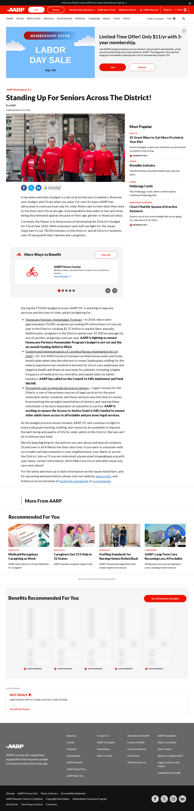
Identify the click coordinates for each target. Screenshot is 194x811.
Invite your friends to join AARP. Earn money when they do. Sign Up (93, 2)
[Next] (115, 291)
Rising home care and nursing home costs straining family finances (163, 565)
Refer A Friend (104, 755)
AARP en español (155, 18)
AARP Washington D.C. (19, 89)
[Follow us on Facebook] (155, 798)
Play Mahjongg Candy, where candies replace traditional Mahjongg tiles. (153, 193)
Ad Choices (12, 804)
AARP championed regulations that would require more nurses (117, 565)
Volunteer (72, 749)
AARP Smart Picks (106, 10)
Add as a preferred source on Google (58, 188)
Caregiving (151, 550)
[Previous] (108, 291)
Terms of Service (49, 793)
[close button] (184, 30)
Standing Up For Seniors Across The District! (79, 97)
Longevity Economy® (169, 772)
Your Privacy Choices (32, 804)
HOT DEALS (18, 695)
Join (112, 67)
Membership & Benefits (81, 10)
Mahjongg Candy (141, 186)
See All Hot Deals (19, 709)
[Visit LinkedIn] (182, 798)
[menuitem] (9, 20)
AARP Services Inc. (137, 762)
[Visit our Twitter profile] (164, 798)
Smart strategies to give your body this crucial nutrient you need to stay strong (158, 149)
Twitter (31, 188)
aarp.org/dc (103, 476)
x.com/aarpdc (102, 481)
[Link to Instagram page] (173, 798)
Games (133, 161)
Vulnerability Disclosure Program (89, 798)
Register (167, 9)
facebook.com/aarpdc (74, 481)
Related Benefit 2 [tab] (63, 290)
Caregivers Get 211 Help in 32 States (73, 556)
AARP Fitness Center (67, 266)
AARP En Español (106, 742)
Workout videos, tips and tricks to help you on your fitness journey (81, 271)
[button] (183, 18)
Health (133, 133)
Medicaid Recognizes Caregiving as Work (23, 556)
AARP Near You (75, 775)
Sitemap (10, 793)
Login (179, 9)
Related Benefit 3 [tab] (66, 290)
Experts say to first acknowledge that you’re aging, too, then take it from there (156, 218)
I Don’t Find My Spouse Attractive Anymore (153, 209)
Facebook (24, 188)
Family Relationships (141, 202)
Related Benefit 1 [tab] (59, 290)
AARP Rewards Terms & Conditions (24, 798)
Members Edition (127, 10)
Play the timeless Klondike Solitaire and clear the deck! (155, 172)
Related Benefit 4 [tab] (70, 290)
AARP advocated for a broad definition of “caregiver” (28, 565)
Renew (142, 67)
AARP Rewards (150, 10)
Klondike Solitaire (142, 165)
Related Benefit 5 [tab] (73, 290)
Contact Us (103, 735)
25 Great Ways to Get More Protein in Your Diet (156, 139)
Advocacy (13, 550)
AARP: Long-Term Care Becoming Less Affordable (163, 556)
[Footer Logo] (27, 746)
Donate (70, 742)
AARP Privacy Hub (27, 793)
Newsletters (103, 749)
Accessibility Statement (73, 793)
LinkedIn (38, 188)
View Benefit (61, 276)
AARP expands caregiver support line (73, 563)
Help (169, 18)
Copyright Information (57, 798)
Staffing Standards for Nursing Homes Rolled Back (118, 556)
